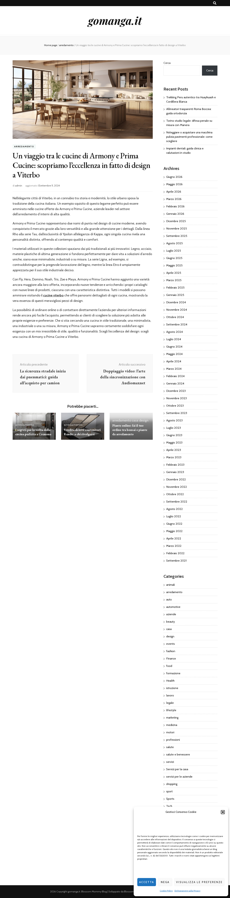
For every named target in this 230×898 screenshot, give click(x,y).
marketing (172, 717)
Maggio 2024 (174, 354)
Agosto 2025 (174, 243)
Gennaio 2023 (175, 472)
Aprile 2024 (173, 361)
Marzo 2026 (173, 199)
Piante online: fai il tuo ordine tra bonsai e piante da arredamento (129, 429)
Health (170, 680)
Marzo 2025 (173, 280)
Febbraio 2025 (175, 287)
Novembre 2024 (176, 309)
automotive (173, 607)
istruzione (172, 688)
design (143, 420)
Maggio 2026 (174, 184)
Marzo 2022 (173, 546)
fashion (170, 651)
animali (170, 584)
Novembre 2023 (176, 398)
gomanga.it (115, 20)
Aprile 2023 (173, 450)
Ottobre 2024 (175, 317)
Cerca (167, 63)
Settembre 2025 (176, 236)
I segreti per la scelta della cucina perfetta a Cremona (33, 432)
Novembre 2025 (176, 228)
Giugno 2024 (174, 346)
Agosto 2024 (174, 332)
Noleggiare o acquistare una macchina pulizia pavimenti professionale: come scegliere (189, 137)
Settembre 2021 (176, 560)
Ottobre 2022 (175, 494)
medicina (171, 725)
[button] (223, 812)
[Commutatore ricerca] (214, 3)
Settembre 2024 (176, 324)
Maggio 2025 (174, 265)
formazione (173, 673)
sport (169, 791)
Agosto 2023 (174, 420)
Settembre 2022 (176, 501)
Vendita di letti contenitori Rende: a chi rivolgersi (82, 432)
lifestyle (171, 710)
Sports (170, 798)
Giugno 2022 (174, 523)
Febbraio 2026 (175, 206)
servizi (170, 762)
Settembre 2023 (176, 413)
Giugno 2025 (174, 258)
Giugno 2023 (174, 435)
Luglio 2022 (173, 516)
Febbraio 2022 (175, 553)
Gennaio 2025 (175, 295)
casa (135, 420)
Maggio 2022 (174, 531)
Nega (165, 882)
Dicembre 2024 (176, 302)
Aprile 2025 (173, 272)
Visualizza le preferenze (199, 882)
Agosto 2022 (174, 509)
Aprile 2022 (173, 538)
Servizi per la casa (177, 769)
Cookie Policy (166, 890)
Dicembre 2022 (176, 479)
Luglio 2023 (173, 427)
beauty (170, 621)
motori (170, 732)
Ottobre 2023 (175, 405)
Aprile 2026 (173, 191)
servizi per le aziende (179, 776)
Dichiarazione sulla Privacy (187, 890)
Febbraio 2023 (175, 464)
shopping (171, 784)
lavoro (170, 695)
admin (18, 185)
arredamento (24, 146)
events (170, 643)
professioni (173, 739)
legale (170, 703)
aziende (171, 614)
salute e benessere (178, 754)
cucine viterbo (53, 295)
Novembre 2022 (176, 487)
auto (169, 599)
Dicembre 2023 (176, 391)
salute (170, 747)
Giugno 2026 (174, 177)
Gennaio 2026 (175, 213)
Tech (169, 806)
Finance (171, 658)
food (169, 666)
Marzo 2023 (173, 457)
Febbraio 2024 (175, 376)
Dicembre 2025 (176, 221)
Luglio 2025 (173, 250)
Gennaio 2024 (175, 383)
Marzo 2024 (173, 368)
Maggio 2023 (174, 442)
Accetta (146, 882)
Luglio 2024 (173, 339)
